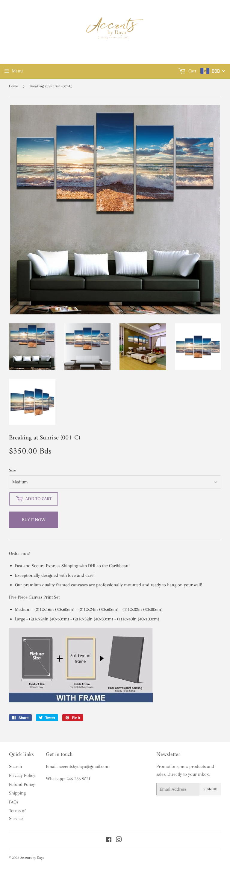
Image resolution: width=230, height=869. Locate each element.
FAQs (13, 802)
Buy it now (33, 519)
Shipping (17, 793)
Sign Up (210, 789)
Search (15, 766)
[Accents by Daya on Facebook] (108, 840)
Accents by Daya (32, 858)
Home (13, 86)
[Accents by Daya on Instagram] (119, 840)
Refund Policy (22, 784)
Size (12, 470)
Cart (191, 71)
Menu (17, 71)
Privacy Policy (22, 775)
